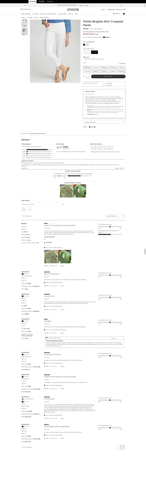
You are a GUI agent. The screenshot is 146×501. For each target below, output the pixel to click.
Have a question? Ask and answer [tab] (37, 133)
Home (23, 17)
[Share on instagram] (92, 127)
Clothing (30, 17)
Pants (36, 17)
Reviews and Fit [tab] (24, 133)
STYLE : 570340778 (89, 94)
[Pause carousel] (144, 5)
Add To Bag (108, 76)
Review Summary (98, 28)
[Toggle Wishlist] (79, 21)
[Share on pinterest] (94, 127)
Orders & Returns (111, 9)
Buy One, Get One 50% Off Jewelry (67, 5)
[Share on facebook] (89, 127)
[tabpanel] (73, 292)
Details (96, 34)
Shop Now (81, 5)
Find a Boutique (119, 9)
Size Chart (123, 63)
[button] (123, 13)
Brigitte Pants (44, 17)
